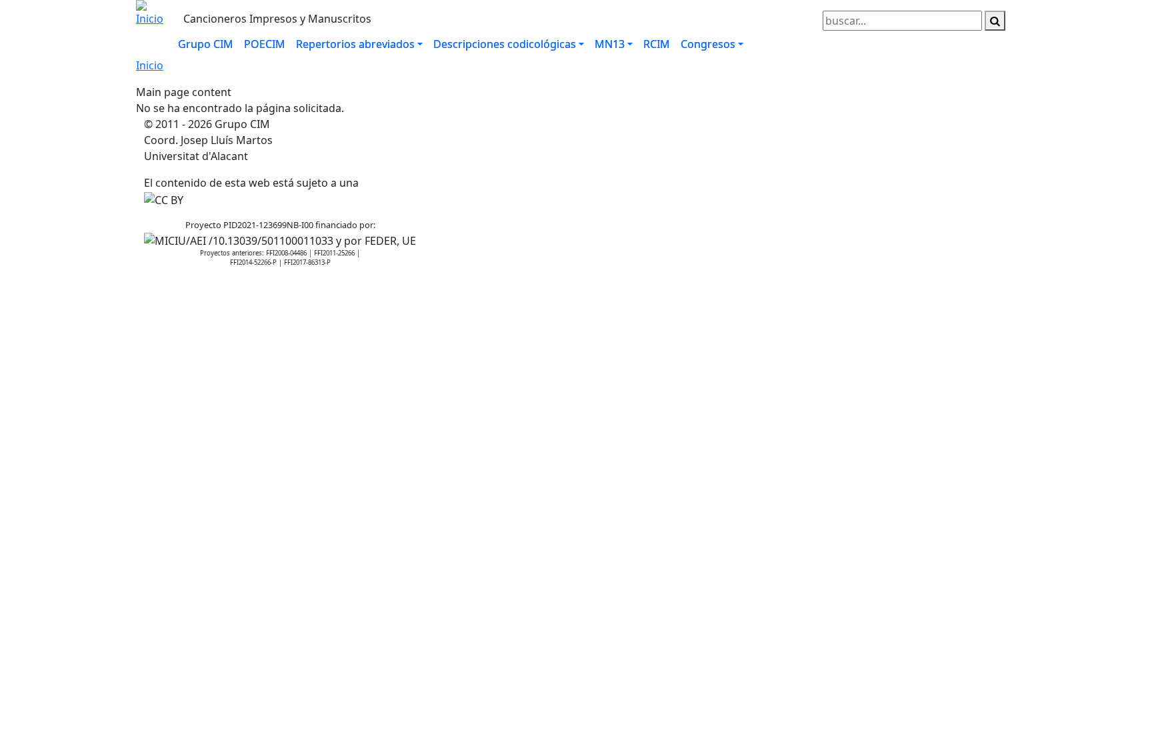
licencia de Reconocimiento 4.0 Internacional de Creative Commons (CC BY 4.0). (559, 182)
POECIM (264, 44)
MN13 (610, 44)
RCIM (656, 44)
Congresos (708, 44)
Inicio (149, 65)
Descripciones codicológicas (504, 44)
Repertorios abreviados (355, 44)
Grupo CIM (205, 44)
